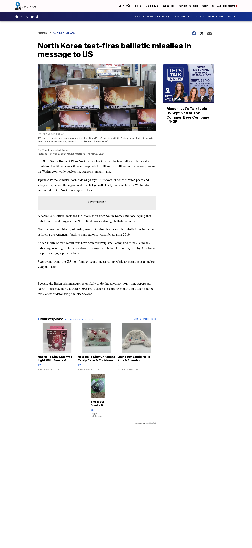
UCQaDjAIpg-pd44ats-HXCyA (33, 16)
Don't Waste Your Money (156, 16)
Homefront (199, 16)
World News (64, 33)
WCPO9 (17, 16)
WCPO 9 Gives (216, 16)
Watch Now (226, 6)
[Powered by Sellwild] (151, 423)
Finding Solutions (181, 16)
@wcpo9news (38, 16)
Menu (122, 5)
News (42, 33)
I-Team (137, 16)
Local (138, 6)
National (152, 6)
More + (231, 16)
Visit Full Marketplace (145, 319)
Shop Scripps (203, 6)
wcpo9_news (23, 16)
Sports (185, 6)
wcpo (27, 16)
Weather (169, 6)
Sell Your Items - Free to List (79, 319)
